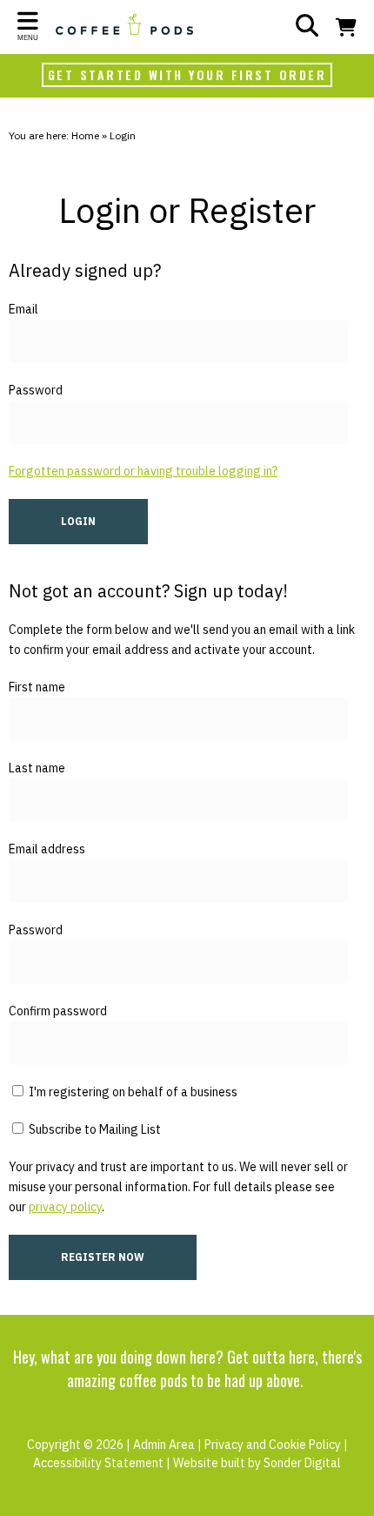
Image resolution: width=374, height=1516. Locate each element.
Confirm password (58, 1011)
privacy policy (65, 1207)
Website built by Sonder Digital (257, 1463)
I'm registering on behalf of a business (131, 1092)
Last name (37, 768)
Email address (47, 849)
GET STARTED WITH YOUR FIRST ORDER (187, 74)
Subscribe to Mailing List (93, 1129)
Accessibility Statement (98, 1463)
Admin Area (164, 1444)
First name (37, 687)
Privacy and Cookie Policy (272, 1444)
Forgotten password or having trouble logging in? (143, 471)
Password (36, 390)
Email (23, 309)
